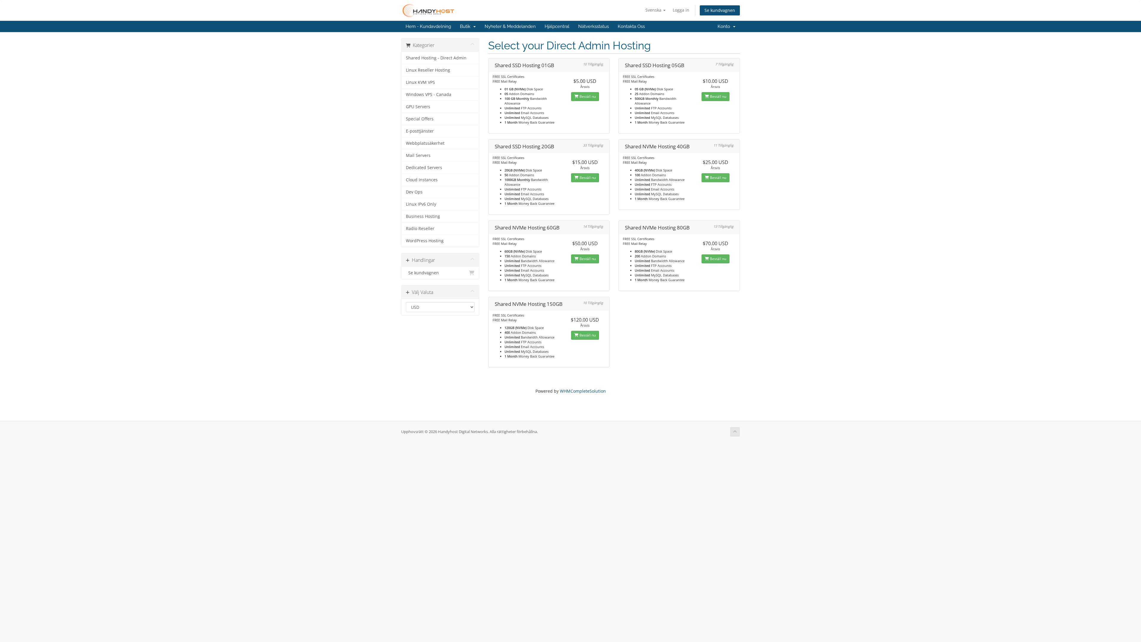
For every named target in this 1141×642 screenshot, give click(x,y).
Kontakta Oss (631, 26)
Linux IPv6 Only (421, 204)
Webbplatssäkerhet (425, 143)
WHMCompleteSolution (583, 391)
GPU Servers (418, 106)
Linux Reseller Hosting (428, 70)
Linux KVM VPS (420, 82)
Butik (466, 26)
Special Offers (420, 119)
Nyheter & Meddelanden (510, 26)
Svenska (654, 10)
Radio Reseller (420, 228)
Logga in (681, 10)
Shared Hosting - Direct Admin (436, 58)
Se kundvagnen (720, 10)
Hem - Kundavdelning (428, 26)
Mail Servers (418, 155)
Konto (725, 26)
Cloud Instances (422, 179)
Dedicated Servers (424, 167)
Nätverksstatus (593, 26)
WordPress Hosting (425, 240)
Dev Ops (414, 192)
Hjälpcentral (557, 26)
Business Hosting (423, 216)
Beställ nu (587, 96)
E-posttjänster (420, 131)
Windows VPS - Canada (428, 94)
